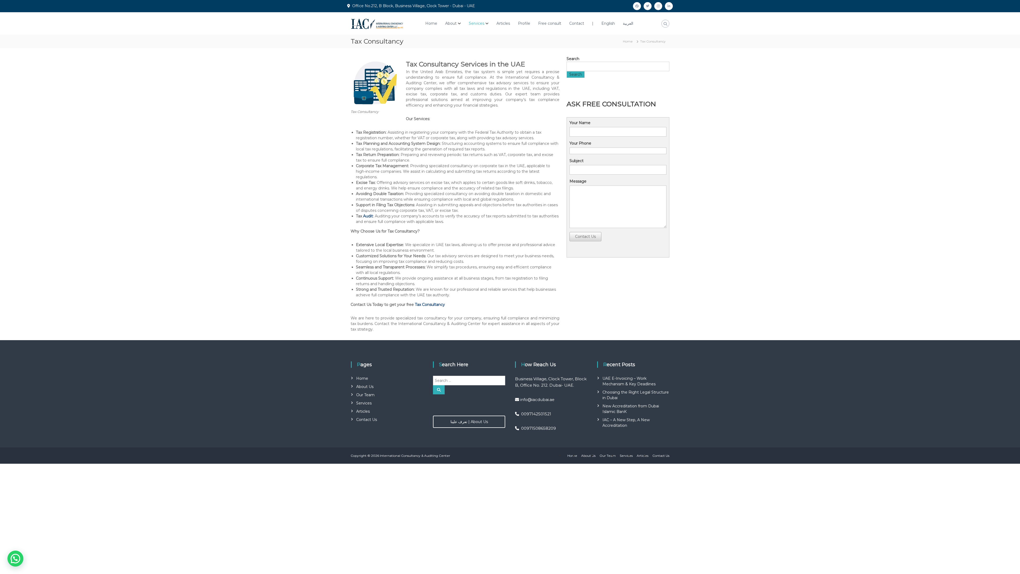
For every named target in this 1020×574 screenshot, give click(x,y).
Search (573, 58)
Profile (524, 23)
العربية (628, 23)
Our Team (365, 394)
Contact (576, 23)
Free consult (549, 23)
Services (476, 23)
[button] (15, 559)
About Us (364, 386)
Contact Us (585, 236)
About (451, 23)
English (608, 23)
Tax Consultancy (430, 304)
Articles (503, 23)
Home (431, 23)
